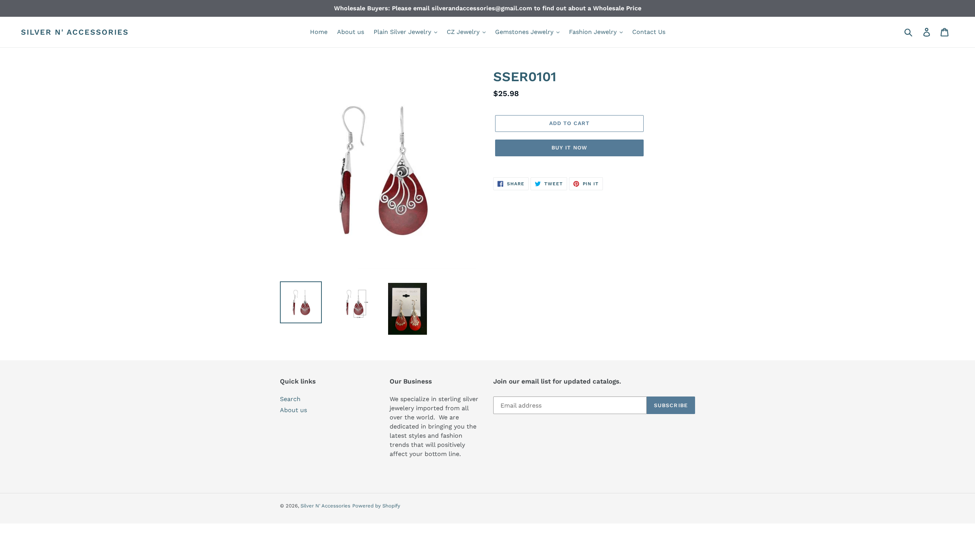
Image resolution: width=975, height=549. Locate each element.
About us (293, 410)
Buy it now (569, 147)
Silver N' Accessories (75, 32)
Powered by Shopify (376, 506)
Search (290, 399)
